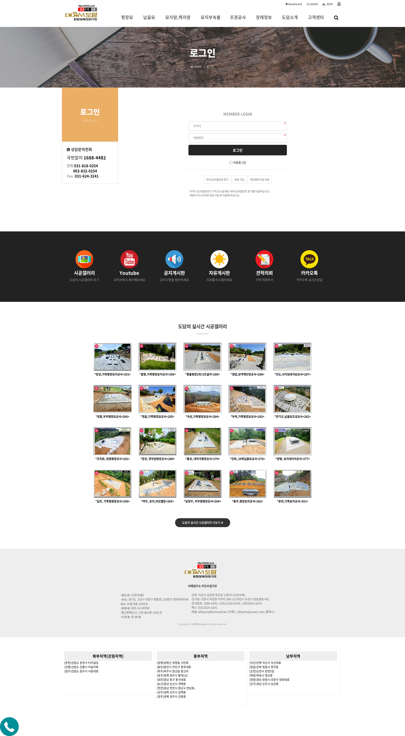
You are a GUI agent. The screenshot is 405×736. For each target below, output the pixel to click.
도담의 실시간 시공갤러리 (202, 326)
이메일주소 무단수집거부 (202, 586)
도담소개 (290, 17)
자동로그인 (239, 163)
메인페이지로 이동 (259, 180)
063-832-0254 (85, 170)
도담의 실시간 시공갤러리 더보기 (201, 523)
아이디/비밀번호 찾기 (217, 180)
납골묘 (149, 17)
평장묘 (127, 17)
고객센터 (316, 17)
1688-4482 (95, 157)
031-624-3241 (87, 176)
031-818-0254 (86, 165)
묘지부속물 (211, 17)
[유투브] (339, 4)
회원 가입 (239, 180)
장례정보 (264, 17)
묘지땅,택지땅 (178, 17)
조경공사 (238, 17)
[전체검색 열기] (336, 17)
